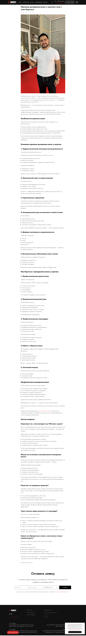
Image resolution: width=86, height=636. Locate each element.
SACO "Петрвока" (30, 612)
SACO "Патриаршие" (31, 614)
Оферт (45, 614)
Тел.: (10, 617)
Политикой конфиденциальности (62, 592)
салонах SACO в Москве (44, 411)
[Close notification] (84, 623)
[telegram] (11, 614)
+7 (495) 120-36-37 (14, 617)
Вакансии (46, 617)
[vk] (10, 614)
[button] (70, 2)
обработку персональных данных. (75, 629)
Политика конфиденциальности (50, 612)
